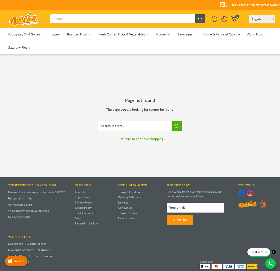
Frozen (161, 34)
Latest (55, 34)
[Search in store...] (177, 126)
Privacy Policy (83, 202)
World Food (255, 34)
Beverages (184, 34)
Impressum (82, 197)
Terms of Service (128, 213)
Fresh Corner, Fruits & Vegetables (121, 34)
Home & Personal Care (219, 34)
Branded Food (77, 34)
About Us (80, 192)
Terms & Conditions (130, 192)
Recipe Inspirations (86, 223)
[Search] (200, 18)
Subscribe (180, 220)
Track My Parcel (84, 213)
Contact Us (125, 208)
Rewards (123, 202)
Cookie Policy (83, 208)
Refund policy (126, 218)
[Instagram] (250, 193)
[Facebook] (241, 193)
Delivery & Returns (129, 197)
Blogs (78, 218)
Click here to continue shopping (140, 139)
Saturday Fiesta (19, 47)
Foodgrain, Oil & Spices (24, 34)
